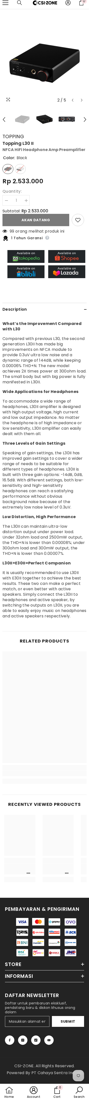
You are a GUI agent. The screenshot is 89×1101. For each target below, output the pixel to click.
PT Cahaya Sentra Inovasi (57, 1073)
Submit (68, 1021)
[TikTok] (36, 1040)
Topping (13, 136)
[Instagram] (22, 1040)
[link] (44, 773)
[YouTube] (49, 1040)
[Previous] (72, 100)
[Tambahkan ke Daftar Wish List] (78, 220)
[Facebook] (9, 1040)
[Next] (81, 100)
